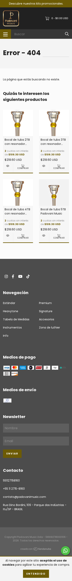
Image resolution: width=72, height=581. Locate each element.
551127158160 (11, 481)
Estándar (9, 303)
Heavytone (10, 311)
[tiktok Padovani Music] (28, 276)
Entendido (36, 573)
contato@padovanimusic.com (24, 497)
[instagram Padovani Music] (6, 276)
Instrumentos (12, 327)
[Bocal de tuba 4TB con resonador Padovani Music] (8, 235)
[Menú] (5, 34)
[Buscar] (66, 34)
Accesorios (46, 319)
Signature (45, 311)
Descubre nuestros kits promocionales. (36, 4)
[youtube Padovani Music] (20, 276)
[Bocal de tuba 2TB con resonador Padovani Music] (8, 165)
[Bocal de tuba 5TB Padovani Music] (44, 235)
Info (5, 336)
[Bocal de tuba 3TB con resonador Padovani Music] (44, 165)
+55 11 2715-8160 (14, 489)
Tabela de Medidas (16, 319)
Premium (45, 303)
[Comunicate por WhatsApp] (65, 550)
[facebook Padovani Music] (13, 276)
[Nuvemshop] (36, 550)
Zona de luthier (49, 327)
